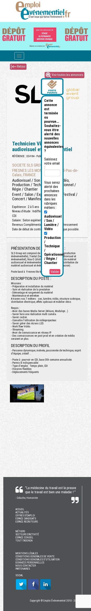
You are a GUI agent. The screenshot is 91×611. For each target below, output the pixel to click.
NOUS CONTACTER (25, 565)
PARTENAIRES (22, 568)
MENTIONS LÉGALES (26, 553)
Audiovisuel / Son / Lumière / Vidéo (53, 222)
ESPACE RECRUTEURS (26, 521)
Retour (20, 66)
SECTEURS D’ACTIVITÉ (27, 534)
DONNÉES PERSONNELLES (29, 562)
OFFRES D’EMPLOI (25, 515)
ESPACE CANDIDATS (25, 518)
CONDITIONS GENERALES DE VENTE (35, 556)
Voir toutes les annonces (67, 74)
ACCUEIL (19, 509)
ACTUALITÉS (22, 512)
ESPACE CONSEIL (24, 537)
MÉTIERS (20, 531)
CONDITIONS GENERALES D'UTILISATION (37, 559)
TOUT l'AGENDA (23, 540)
